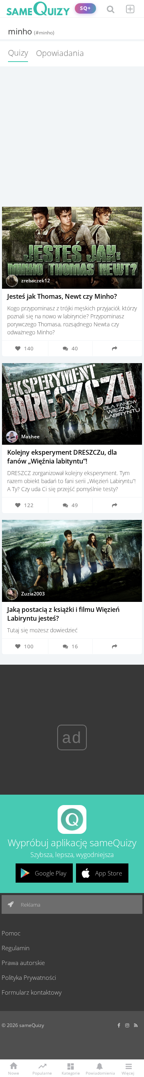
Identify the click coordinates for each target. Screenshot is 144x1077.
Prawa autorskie (23, 963)
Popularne (42, 1072)
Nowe (13, 1072)
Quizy (18, 52)
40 (75, 348)
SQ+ (85, 8)
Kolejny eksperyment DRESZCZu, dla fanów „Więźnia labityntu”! (62, 457)
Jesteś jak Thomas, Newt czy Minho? (62, 296)
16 (75, 646)
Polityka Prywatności (29, 977)
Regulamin (16, 948)
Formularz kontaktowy (32, 992)
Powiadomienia (99, 1072)
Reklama (30, 904)
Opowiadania (60, 53)
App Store (108, 873)
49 (75, 505)
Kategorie (71, 1072)
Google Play (50, 873)
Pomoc (11, 933)
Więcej (128, 1072)
